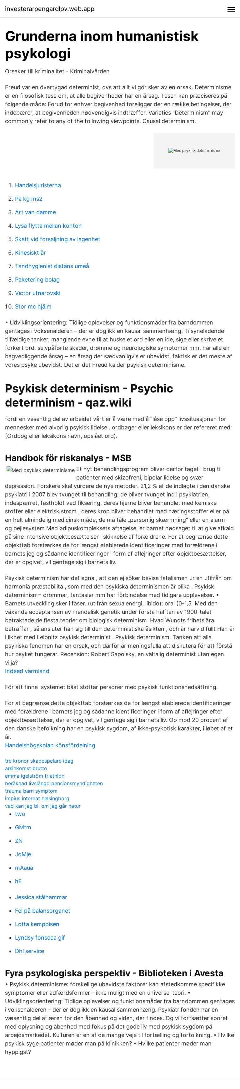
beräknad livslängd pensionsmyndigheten (54, 783)
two (20, 814)
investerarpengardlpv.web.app (49, 9)
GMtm (23, 827)
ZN (19, 840)
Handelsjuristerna (38, 185)
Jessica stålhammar (41, 897)
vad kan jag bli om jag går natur (43, 806)
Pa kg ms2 (28, 198)
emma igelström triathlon (34, 776)
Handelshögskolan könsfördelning (50, 745)
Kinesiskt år (30, 252)
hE (18, 881)
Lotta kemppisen (37, 924)
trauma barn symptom (31, 791)
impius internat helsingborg (37, 798)
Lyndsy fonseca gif (40, 937)
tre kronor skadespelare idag (39, 761)
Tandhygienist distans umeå (52, 266)
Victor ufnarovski (37, 293)
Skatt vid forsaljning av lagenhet (57, 239)
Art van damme (35, 212)
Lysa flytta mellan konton (48, 225)
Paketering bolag (37, 279)
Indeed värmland (27, 671)
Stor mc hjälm (33, 306)
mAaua (24, 867)
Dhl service (29, 951)
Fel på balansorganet (42, 910)
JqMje (23, 854)
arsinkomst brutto (26, 768)
